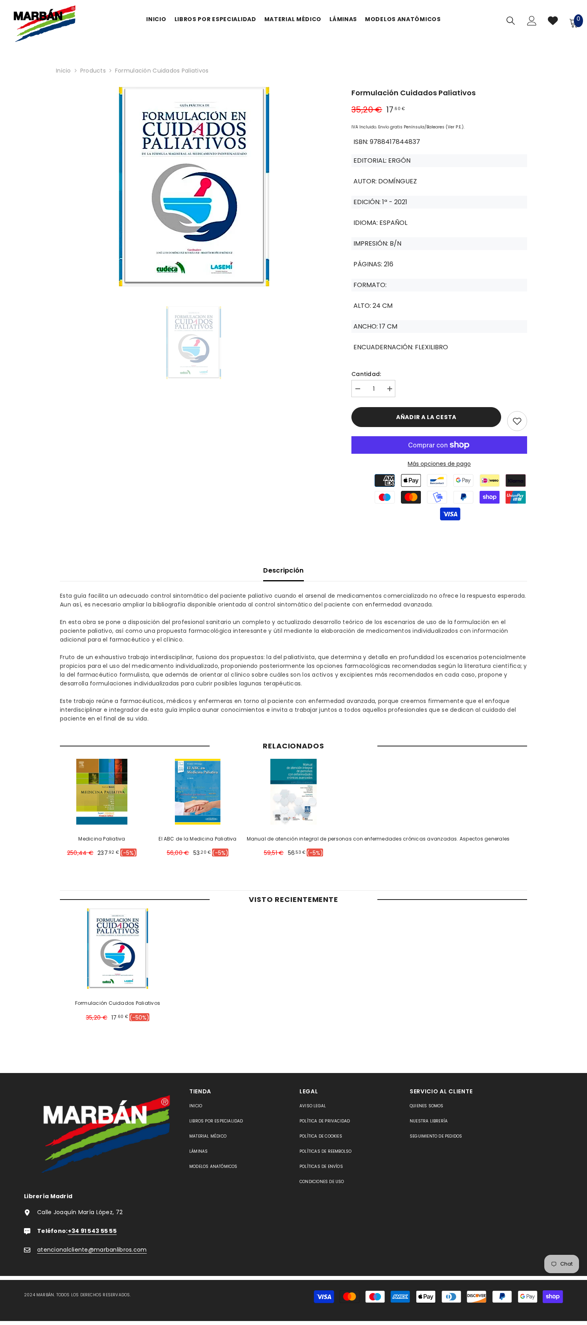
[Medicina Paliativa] (102, 792)
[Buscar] (511, 20)
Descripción (283, 570)
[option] (194, 188)
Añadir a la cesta (426, 417)
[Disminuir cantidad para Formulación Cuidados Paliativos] (357, 389)
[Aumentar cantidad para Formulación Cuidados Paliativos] (389, 389)
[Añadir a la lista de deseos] (517, 421)
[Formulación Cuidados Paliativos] (117, 948)
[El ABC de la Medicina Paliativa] (198, 792)
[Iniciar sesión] (532, 23)
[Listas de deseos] (553, 23)
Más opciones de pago (439, 464)
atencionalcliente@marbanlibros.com (92, 1250)
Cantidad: (366, 374)
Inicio (63, 71)
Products (93, 71)
